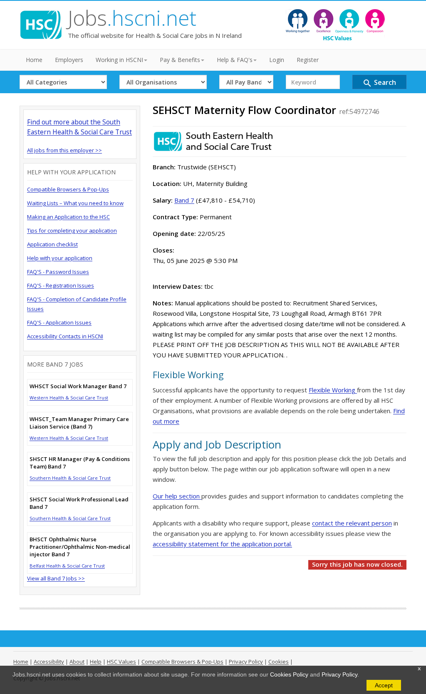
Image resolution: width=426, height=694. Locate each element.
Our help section (177, 496)
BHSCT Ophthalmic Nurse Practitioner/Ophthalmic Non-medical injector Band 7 (80, 546)
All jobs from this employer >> (64, 150)
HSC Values (121, 661)
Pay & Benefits (180, 60)
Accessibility (49, 661)
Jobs (132, 18)
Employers (69, 60)
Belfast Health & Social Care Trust (67, 566)
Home (34, 60)
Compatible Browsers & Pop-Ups (68, 189)
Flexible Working (333, 390)
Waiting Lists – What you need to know (75, 203)
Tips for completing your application (72, 230)
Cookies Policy (289, 674)
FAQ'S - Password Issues (58, 271)
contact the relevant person (352, 523)
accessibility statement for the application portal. (222, 544)
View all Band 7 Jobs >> (56, 578)
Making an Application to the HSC (68, 217)
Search (379, 83)
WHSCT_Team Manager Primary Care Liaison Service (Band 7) (79, 422)
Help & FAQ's (235, 60)
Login (276, 60)
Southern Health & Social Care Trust (70, 478)
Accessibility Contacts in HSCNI (65, 336)
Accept (384, 685)
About (76, 661)
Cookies (278, 661)
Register (308, 60)
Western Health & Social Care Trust (69, 397)
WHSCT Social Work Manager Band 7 (78, 386)
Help (96, 661)
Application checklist (52, 244)
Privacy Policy (339, 674)
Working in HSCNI (119, 60)
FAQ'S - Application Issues (59, 322)
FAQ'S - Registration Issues (60, 285)
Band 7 (184, 200)
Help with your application (59, 258)
